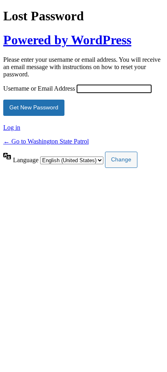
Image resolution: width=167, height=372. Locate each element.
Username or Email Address (39, 88)
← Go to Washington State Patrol (46, 141)
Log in (11, 127)
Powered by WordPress (67, 40)
